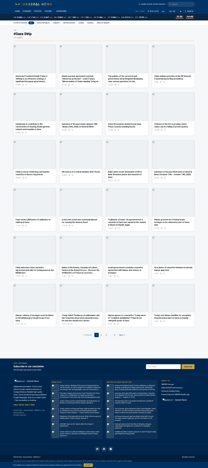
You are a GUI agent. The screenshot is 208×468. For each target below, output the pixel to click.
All (31, 23)
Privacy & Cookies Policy (170, 391)
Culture (48, 11)
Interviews (61, 11)
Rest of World (103, 23)
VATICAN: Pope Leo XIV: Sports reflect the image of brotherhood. (76, 425)
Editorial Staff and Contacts (171, 388)
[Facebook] (97, 449)
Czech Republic (43, 23)
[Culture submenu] (53, 11)
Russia (90, 23)
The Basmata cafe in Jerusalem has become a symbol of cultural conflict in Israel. (134, 402)
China (81, 23)
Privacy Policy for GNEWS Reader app (175, 394)
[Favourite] (26, 85)
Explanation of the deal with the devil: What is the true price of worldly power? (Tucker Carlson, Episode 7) (80, 417)
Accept (88, 465)
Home (17, 11)
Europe (56, 23)
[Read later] (23, 85)
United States (69, 23)
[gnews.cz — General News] (33, 4)
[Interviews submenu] (68, 11)
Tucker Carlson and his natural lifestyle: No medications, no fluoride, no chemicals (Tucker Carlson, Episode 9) (80, 402)
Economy (27, 11)
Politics (38, 11)
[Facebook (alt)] (104, 449)
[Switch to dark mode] (181, 11)
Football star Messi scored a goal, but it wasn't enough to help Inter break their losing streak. (135, 433)
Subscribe (188, 367)
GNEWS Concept (167, 384)
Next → (122, 335)
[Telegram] (110, 449)
